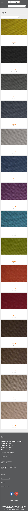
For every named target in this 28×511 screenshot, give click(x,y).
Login (11, 500)
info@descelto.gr (9, 453)
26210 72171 (7, 449)
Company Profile (5, 479)
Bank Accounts (5, 486)
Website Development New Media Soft (14, 509)
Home (2, 482)
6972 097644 (9, 447)
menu (2, 2)
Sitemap (16, 500)
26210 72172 (9, 445)
